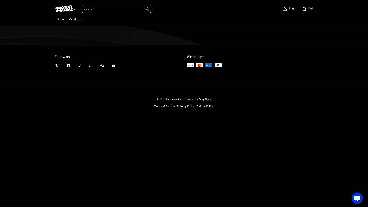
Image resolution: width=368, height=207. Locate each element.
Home (61, 19)
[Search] (147, 8)
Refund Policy (205, 106)
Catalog (74, 19)
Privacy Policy (186, 106)
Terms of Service (164, 106)
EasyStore (205, 99)
